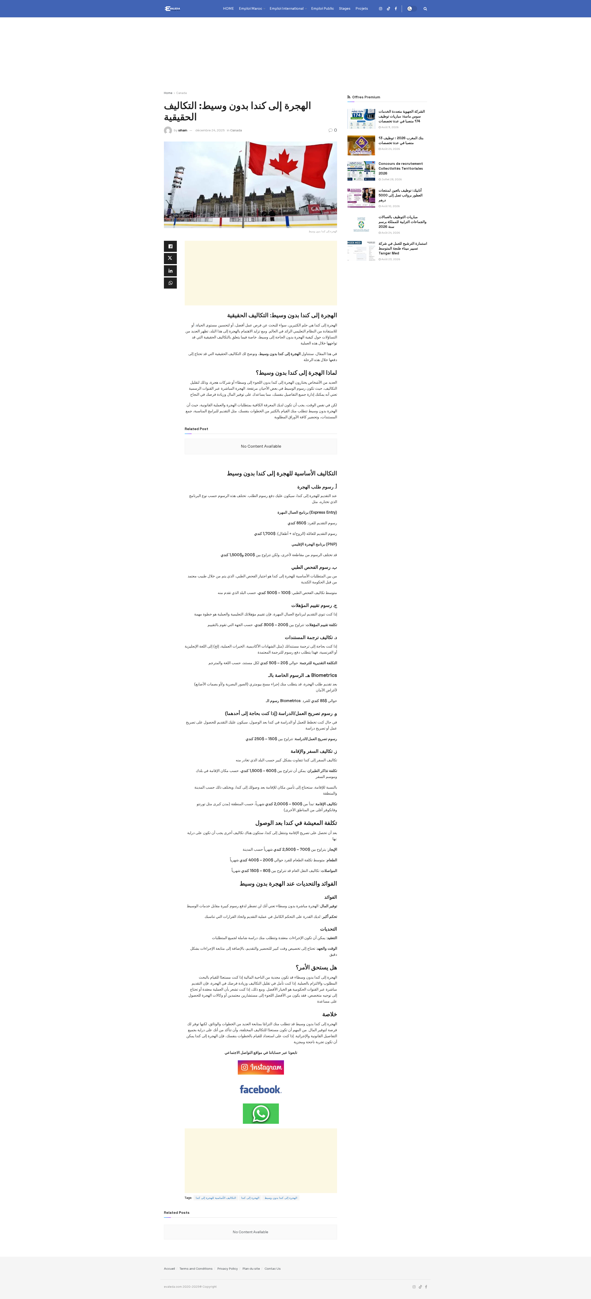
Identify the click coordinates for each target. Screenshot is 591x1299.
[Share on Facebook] (170, 246)
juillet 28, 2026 (391, 179)
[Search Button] (425, 8)
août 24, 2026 (390, 149)
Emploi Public (322, 8)
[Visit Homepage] (181, 9)
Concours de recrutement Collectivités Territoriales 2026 (401, 168)
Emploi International (287, 8)
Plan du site (251, 1269)
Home (168, 93)
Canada (181, 93)
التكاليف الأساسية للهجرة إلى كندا (216, 1198)
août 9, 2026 (390, 127)
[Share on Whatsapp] (170, 283)
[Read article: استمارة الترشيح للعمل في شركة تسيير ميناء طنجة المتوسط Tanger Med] (361, 251)
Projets (362, 8)
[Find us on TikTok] (388, 9)
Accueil (169, 1269)
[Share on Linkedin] (170, 270)
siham (182, 130)
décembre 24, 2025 (210, 130)
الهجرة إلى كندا (250, 1198)
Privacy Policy (227, 1269)
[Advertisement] (295, 51)
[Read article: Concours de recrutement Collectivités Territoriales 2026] (361, 171)
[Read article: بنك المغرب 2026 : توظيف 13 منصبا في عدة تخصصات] (361, 145)
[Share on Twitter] (170, 258)
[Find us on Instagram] (380, 9)
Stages (344, 8)
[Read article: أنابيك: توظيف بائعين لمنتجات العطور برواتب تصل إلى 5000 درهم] (361, 198)
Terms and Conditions (196, 1269)
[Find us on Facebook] (396, 9)
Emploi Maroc (250, 8)
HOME (228, 8)
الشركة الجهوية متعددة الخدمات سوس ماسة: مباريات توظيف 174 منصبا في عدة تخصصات (402, 116)
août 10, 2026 (390, 206)
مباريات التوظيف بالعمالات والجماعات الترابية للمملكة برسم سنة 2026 (402, 222)
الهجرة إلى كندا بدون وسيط (281, 1198)
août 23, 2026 (390, 259)
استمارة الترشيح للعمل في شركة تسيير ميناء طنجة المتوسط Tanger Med (403, 248)
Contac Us (273, 1269)
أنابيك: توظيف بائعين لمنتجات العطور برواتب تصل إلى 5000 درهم (400, 195)
